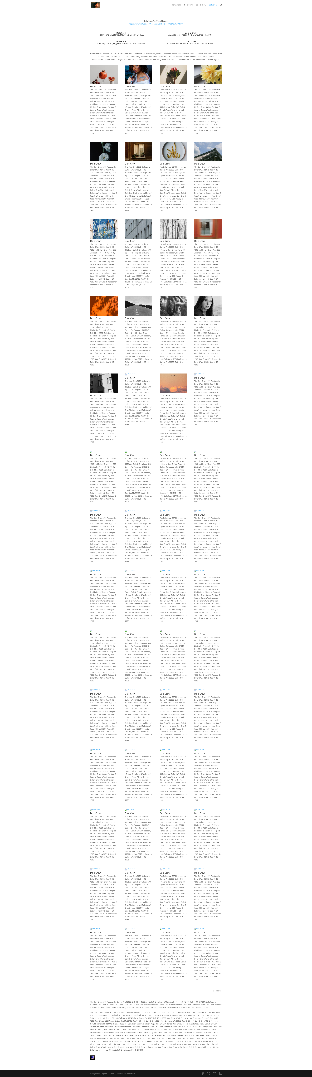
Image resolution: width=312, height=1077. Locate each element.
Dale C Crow (201, 5)
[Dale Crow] (104, 83)
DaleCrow (213, 5)
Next (218, 990)
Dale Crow (188, 5)
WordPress (130, 1073)
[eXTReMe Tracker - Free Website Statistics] (92, 1059)
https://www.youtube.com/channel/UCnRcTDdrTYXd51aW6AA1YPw (156, 24)
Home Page (176, 5)
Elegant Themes (107, 1073)
